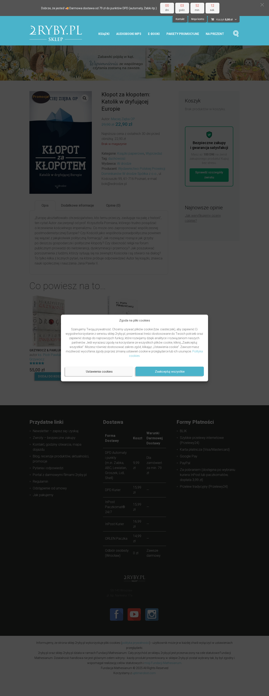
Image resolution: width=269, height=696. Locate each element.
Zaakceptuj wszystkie (170, 371)
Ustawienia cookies (99, 371)
